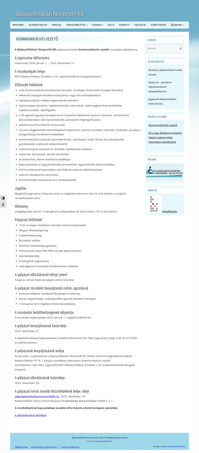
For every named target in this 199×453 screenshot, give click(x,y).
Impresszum (21, 447)
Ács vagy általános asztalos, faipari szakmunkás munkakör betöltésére (165, 137)
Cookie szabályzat (70, 447)
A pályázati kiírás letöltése (30, 415)
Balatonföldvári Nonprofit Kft (50, 14)
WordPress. (181, 446)
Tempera (170, 446)
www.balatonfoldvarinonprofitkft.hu (37, 396)
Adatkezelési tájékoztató (44, 447)
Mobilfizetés (169, 211)
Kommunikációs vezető (162, 125)
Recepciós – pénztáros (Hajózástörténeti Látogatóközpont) (160, 87)
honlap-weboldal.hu (104, 441)
